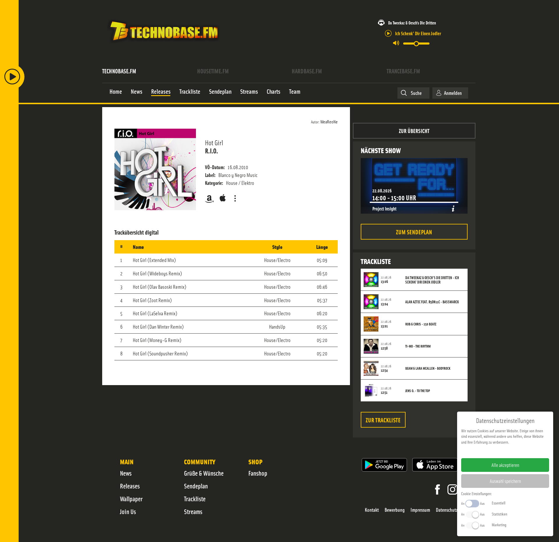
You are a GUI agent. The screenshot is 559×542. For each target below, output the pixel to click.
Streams (193, 511)
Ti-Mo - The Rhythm (418, 346)
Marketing (499, 524)
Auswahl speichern (505, 481)
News (126, 473)
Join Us (128, 511)
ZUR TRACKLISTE (383, 420)
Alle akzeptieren (505, 465)
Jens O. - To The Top (417, 390)
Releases (130, 486)
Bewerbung (395, 510)
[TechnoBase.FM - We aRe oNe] (163, 44)
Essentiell (498, 502)
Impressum (420, 510)
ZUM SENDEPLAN (414, 231)
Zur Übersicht (414, 130)
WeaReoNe (329, 121)
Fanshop (257, 473)
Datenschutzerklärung (515, 451)
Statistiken (499, 513)
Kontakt (372, 510)
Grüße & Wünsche (204, 473)
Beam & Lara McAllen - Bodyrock (427, 368)
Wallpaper (131, 498)
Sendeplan (196, 486)
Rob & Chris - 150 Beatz (420, 324)
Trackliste (195, 498)
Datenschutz (447, 510)
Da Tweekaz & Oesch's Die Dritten (412, 22)
